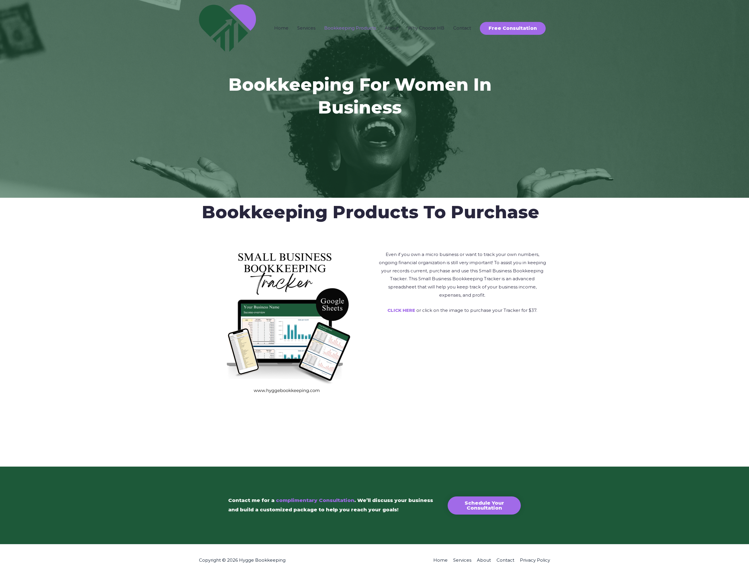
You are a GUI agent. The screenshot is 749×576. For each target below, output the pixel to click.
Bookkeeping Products (350, 28)
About (392, 28)
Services (306, 28)
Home (281, 28)
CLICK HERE (401, 310)
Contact (462, 28)
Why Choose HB (426, 28)
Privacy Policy (535, 560)
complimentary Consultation (315, 500)
